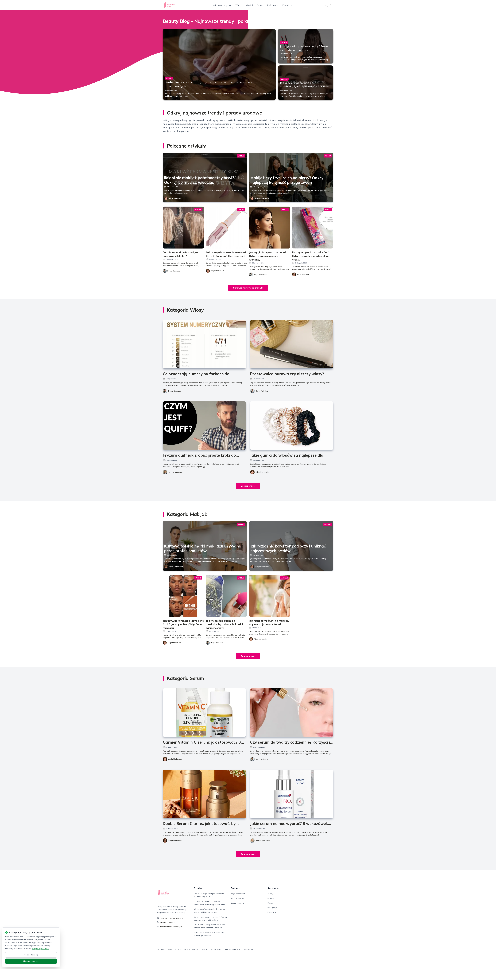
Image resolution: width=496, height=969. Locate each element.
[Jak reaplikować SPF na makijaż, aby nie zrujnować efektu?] (269, 596)
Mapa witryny (248, 949)
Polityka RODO (216, 949)
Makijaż (249, 5)
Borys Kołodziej (174, 391)
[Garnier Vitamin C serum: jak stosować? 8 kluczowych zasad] (204, 712)
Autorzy (235, 888)
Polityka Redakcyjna (232, 949)
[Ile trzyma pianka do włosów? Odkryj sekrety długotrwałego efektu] (312, 228)
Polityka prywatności (191, 949)
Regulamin (161, 949)
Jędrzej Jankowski (175, 472)
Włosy (238, 5)
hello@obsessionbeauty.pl (171, 926)
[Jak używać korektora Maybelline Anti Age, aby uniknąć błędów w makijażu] (183, 596)
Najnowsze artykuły (222, 5)
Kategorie (273, 888)
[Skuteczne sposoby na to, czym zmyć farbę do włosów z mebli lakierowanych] (219, 64)
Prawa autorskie (174, 949)
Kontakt (205, 949)
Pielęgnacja (272, 5)
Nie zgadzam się (31, 955)
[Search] (326, 5)
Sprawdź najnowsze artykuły (248, 287)
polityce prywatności (40, 948)
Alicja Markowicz (176, 198)
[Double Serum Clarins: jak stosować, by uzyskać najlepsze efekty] (204, 794)
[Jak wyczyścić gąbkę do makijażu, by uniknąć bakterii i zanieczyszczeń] (226, 596)
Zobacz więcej (248, 485)
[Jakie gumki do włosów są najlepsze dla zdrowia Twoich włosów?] (291, 425)
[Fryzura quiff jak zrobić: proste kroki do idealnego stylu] (204, 425)
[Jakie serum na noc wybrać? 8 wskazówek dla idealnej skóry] (291, 794)
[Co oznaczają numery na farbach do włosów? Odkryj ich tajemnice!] (204, 344)
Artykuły (199, 888)
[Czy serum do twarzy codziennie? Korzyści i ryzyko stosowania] (291, 712)
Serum (260, 5)
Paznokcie (287, 5)
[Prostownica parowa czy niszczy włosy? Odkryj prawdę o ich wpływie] (291, 344)
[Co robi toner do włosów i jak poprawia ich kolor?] (183, 228)
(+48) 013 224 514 (168, 922)
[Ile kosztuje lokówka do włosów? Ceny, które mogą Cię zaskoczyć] (226, 228)
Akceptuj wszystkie (31, 961)
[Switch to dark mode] (331, 5)
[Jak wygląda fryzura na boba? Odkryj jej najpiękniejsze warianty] (269, 228)
